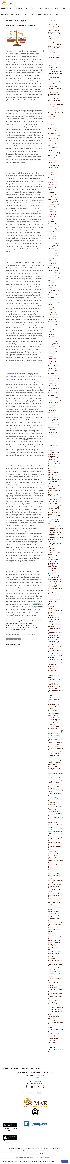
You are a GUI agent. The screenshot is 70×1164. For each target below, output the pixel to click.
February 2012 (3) (53, 417)
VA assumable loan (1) (55, 1038)
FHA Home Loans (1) (54, 581)
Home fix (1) (51, 621)
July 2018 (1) (51, 258)
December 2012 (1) (54, 393)
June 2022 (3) (52, 175)
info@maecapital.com (36, 1083)
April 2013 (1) (52, 385)
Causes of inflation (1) (54, 499)
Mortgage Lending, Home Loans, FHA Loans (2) (54, 755)
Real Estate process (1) (55, 884)
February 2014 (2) (53, 366)
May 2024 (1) (52, 143)
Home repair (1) (53, 664)
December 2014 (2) (54, 346)
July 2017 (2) (52, 282)
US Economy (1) (53, 1036)
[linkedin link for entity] (38, 1087)
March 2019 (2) (52, 241)
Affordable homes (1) (54, 461)
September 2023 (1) (54, 153)
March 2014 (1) (52, 363)
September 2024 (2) (54, 136)
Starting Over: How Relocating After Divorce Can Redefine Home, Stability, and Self (55, 55)
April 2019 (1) (52, 238)
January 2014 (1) (53, 368)
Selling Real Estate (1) (54, 973)
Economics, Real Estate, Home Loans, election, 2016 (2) (55, 534)
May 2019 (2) (52, 236)
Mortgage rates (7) (54, 779)
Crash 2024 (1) (52, 503)
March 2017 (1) (52, 287)
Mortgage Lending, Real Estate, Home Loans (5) (54, 768)
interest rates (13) (53, 704)
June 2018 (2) (52, 260)
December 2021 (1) (54, 184)
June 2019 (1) (52, 234)
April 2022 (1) (52, 180)
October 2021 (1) (53, 187)
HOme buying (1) (53, 619)
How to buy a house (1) (55, 697)
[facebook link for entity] (26, 1087)
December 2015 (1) (54, 322)
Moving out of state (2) (55, 802)
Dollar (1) (50, 523)
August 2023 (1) (53, 155)
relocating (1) (52, 946)
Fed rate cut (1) (52, 570)
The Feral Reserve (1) (54, 1009)
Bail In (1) (51, 470)
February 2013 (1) (53, 388)
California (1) (51, 496)
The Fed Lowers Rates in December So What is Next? (55, 73)
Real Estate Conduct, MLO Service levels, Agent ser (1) (54, 855)
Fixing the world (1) (54, 599)
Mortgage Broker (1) (54, 744)
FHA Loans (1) (52, 583)
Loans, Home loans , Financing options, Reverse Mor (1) (54, 713)
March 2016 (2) (52, 314)
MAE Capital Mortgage (14, 281)
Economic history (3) (54, 525)
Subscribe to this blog (13, 644)
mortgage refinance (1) (55, 781)
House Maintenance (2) (55, 679)
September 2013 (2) (54, 378)
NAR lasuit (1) (52, 810)
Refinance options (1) (54, 942)
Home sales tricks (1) (54, 666)
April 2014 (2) (52, 361)
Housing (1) (51, 683)
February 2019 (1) (53, 243)
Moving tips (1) (52, 804)
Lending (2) (51, 708)
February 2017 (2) (53, 290)
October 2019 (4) (53, 224)
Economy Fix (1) (53, 550)
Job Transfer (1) (53, 706)
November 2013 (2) (54, 373)
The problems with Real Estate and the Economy (54, 100)
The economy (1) (53, 1000)
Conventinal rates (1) (54, 501)
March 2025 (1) (52, 128)
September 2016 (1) (54, 302)
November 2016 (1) (54, 297)
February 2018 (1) (53, 268)
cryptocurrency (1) (54, 507)
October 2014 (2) (53, 351)
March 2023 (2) (52, 162)
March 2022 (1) (52, 182)
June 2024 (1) (52, 140)
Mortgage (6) (52, 737)
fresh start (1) (52, 606)
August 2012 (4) (53, 402)
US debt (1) (51, 1035)
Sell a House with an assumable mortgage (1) (55, 964)
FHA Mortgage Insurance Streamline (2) (55, 588)
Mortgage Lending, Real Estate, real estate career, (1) (55, 773)
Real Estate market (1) (55, 873)
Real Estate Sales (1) (54, 886)
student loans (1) (53, 987)
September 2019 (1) (54, 226)
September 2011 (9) (54, 429)
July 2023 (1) (52, 158)
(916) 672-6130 (36, 1081)
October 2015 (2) (53, 324)
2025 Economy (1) (53, 456)
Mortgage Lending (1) (55, 752)
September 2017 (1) (54, 278)
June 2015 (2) (52, 331)
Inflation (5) (51, 703)
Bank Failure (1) (53, 472)
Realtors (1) (51, 933)
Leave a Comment (13, 639)
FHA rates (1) (52, 592)
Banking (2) (51, 474)
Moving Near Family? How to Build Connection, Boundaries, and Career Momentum (55, 65)
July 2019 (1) (51, 231)
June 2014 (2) (52, 356)
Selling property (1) (54, 971)
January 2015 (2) (53, 344)
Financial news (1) (53, 594)
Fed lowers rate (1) (54, 568)
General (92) (52, 608)
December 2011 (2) (54, 422)
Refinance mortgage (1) (55, 940)
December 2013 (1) (54, 371)
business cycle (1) (53, 485)
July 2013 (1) (51, 380)
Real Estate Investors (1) (55, 868)
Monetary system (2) (54, 735)
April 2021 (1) (52, 197)
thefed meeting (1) (54, 1015)
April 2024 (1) (52, 145)
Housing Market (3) (54, 684)
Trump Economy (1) (54, 1033)
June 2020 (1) (52, 209)
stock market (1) (53, 982)
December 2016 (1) (54, 295)
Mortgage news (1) (54, 777)
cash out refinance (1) (55, 498)
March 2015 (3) (52, 339)
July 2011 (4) (51, 434)
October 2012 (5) (53, 398)
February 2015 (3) (53, 341)
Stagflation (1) (52, 977)
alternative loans (14, 625)
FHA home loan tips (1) (55, 579)
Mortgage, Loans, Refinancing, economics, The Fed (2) (55, 788)
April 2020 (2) (52, 214)
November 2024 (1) (54, 133)
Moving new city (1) (54, 797)
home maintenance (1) (55, 663)
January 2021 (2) (53, 202)
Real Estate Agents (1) (55, 837)
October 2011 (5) (53, 427)
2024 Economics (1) (54, 447)
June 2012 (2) (52, 407)
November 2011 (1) (54, 425)
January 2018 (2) (53, 270)
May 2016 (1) (51, 309)
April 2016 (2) (52, 312)
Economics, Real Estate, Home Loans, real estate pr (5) (55, 545)
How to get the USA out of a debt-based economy (54, 40)
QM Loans (21, 622)
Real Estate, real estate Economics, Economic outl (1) (55, 918)
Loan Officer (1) (53, 710)
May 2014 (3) (52, 358)
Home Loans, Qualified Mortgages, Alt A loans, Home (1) (55, 655)
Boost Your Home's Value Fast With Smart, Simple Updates (55, 26)
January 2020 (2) (53, 219)
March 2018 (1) (52, 265)
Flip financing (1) (53, 601)
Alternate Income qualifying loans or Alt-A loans (25, 376)
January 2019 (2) (53, 246)
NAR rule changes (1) (54, 811)
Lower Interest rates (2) (55, 730)
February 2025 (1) (53, 131)
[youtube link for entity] (43, 1087)
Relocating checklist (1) (55, 951)
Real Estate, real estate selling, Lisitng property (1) (55, 924)
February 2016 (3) (53, 317)
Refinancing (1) (52, 944)
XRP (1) (50, 1053)
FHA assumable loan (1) (55, 577)
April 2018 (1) (52, 263)
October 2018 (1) (53, 253)
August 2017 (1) (52, 280)
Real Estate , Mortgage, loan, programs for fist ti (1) (55, 833)
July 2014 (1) (51, 354)
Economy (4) (52, 548)
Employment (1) (53, 563)
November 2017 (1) (54, 273)
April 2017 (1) (52, 285)
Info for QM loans (16, 627)
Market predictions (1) (55, 732)
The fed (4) (51, 1002)
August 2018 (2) (53, 256)
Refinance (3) (52, 935)
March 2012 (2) (52, 415)
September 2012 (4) (54, 400)
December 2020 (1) (54, 204)
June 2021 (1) (52, 192)
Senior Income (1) (53, 975)
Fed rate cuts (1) (53, 572)
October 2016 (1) (53, 300)
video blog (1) (52, 1042)
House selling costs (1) (55, 681)
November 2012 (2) (54, 395)
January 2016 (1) (53, 319)
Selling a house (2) (54, 969)
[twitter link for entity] (32, 1087)
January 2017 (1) (53, 292)
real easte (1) (52, 821)
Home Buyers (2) (53, 617)
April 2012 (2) (52, 412)
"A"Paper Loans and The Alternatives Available (20, 25)
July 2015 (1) (51, 329)
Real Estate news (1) (54, 875)
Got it (65, 1161)
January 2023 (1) (53, 167)
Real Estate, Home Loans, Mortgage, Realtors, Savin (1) (54, 913)
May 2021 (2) (52, 194)
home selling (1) (53, 670)
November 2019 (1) (54, 221)
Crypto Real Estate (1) (55, 505)
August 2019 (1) (52, 229)
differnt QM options (29, 627)
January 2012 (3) (53, 420)
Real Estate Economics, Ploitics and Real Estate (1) (55, 860)
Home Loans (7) (53, 635)
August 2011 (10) (53, 432)
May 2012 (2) (52, 410)
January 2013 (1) (53, 390)
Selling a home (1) (53, 968)
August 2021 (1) (52, 189)
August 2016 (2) (53, 305)
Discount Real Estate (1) (55, 519)
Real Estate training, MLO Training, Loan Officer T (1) (54, 889)
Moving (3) (51, 792)
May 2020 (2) (52, 211)
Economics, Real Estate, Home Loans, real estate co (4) (55, 539)
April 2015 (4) (52, 336)
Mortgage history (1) (54, 746)
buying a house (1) (53, 494)
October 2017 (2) (53, 275)
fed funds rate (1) (53, 566)
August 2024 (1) (53, 138)
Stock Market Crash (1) (55, 984)
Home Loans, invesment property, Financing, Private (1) (54, 650)
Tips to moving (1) (53, 1020)
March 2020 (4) (53, 216)
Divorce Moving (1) (54, 521)
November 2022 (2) (54, 170)
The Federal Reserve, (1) (55, 1007)
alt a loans (23, 625)
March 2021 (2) (52, 199)
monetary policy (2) (54, 733)
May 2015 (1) (51, 334)
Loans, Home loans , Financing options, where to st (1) (54, 719)
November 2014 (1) (54, 349)
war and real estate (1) (55, 1044)
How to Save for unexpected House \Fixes (54, 94)
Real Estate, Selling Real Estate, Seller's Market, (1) (54, 929)
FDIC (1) (50, 565)
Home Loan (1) (52, 623)
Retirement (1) (52, 958)
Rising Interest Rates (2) (55, 960)
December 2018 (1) (54, 248)
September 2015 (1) (54, 327)
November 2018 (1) (54, 251)
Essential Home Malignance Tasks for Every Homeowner (54, 88)
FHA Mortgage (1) (53, 585)
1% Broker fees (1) (53, 445)
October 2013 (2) (53, 376)
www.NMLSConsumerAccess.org (44, 1153)
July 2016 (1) (51, 307)
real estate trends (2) (54, 893)
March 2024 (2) (53, 148)
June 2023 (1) (52, 160)
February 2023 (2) (53, 165)
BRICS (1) (51, 483)
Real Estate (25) (53, 822)
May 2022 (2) (52, 177)
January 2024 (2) (53, 150)
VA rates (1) (51, 1040)
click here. (37, 612)
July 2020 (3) (52, 207)
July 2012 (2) (52, 405)
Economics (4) (52, 527)
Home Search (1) (53, 668)
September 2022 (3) (54, 172)
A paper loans (29, 622)
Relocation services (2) (55, 957)
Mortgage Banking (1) (55, 742)
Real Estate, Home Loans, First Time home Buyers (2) (55, 907)
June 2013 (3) (52, 383)
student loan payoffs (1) (55, 986)
